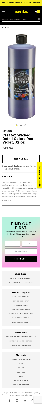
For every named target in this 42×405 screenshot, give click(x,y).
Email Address (21, 251)
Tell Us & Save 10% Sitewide (39, 175)
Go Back (8, 27)
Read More (7, 201)
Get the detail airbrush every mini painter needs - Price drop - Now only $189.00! (21, 4)
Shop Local (21, 159)
